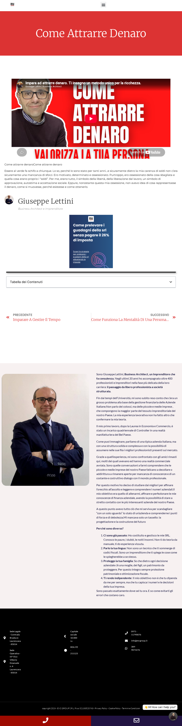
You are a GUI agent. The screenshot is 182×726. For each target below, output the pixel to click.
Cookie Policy (115, 708)
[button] (103, 5)
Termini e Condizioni (131, 708)
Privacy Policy (101, 708)
